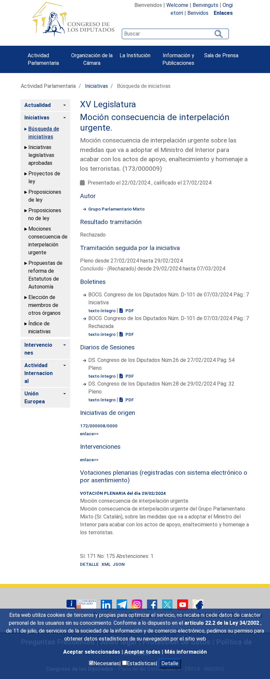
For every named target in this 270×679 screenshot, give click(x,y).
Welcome (177, 5)
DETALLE (89, 564)
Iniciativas (96, 86)
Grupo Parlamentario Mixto (116, 209)
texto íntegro (102, 310)
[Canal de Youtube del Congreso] (183, 604)
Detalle (169, 663)
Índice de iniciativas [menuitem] (39, 327)
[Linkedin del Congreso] (107, 604)
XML (107, 564)
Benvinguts (205, 5)
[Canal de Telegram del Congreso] (122, 604)
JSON (119, 564)
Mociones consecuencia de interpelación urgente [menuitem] (48, 241)
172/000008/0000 (99, 425)
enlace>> (89, 433)
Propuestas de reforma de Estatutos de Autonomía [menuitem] (45, 275)
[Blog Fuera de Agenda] (198, 604)
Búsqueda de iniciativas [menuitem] (43, 133)
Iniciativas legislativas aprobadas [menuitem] (41, 155)
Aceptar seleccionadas (92, 652)
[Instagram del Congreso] (137, 604)
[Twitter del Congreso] (168, 604)
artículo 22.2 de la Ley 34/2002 (222, 623)
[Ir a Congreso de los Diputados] (73, 19)
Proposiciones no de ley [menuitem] (44, 214)
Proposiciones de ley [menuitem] (44, 196)
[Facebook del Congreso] (152, 604)
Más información (186, 652)
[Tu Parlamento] (82, 604)
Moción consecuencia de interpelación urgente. (155, 122)
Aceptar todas (143, 652)
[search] (175, 34)
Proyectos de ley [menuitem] (44, 177)
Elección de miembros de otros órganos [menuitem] (44, 305)
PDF (129, 310)
